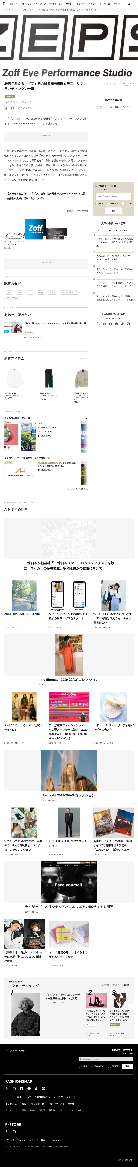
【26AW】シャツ (11, 395)
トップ (4, 10)
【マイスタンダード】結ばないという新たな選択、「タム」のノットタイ (114, 284)
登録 (113, 211)
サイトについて (11, 1110)
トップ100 (81, 4)
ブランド (9, 1140)
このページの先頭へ (17, 1051)
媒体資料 (33, 1110)
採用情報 (23, 1110)
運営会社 (42, 1110)
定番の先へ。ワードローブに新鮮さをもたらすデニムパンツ (114, 271)
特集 (22, 4)
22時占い (69, 4)
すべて (99, 107)
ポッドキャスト (57, 1104)
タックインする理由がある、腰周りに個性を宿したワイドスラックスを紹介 (114, 298)
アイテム (21, 1140)
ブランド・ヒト (55, 4)
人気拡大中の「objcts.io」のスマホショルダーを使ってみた (114, 257)
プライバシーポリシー (67, 1110)
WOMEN (114, 204)
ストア (43, 4)
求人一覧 (26, 418)
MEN (101, 204)
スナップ (92, 4)
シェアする (25, 108)
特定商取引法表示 (62, 1146)
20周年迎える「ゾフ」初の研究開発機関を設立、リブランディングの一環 (67, 10)
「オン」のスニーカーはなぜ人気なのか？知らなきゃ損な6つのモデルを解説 (114, 242)
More (117, 3)
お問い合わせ (83, 1110)
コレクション (105, 4)
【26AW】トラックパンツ (48, 397)
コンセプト (54, 1140)
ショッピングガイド (12, 1146)
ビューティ (32, 4)
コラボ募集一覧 (42, 458)
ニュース (13, 4)
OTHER (128, 204)
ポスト (25, 1104)
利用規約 (52, 1110)
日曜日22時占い (42, 1097)
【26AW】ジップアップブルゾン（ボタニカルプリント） (83, 398)
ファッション (28, 10)
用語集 (71, 1104)
